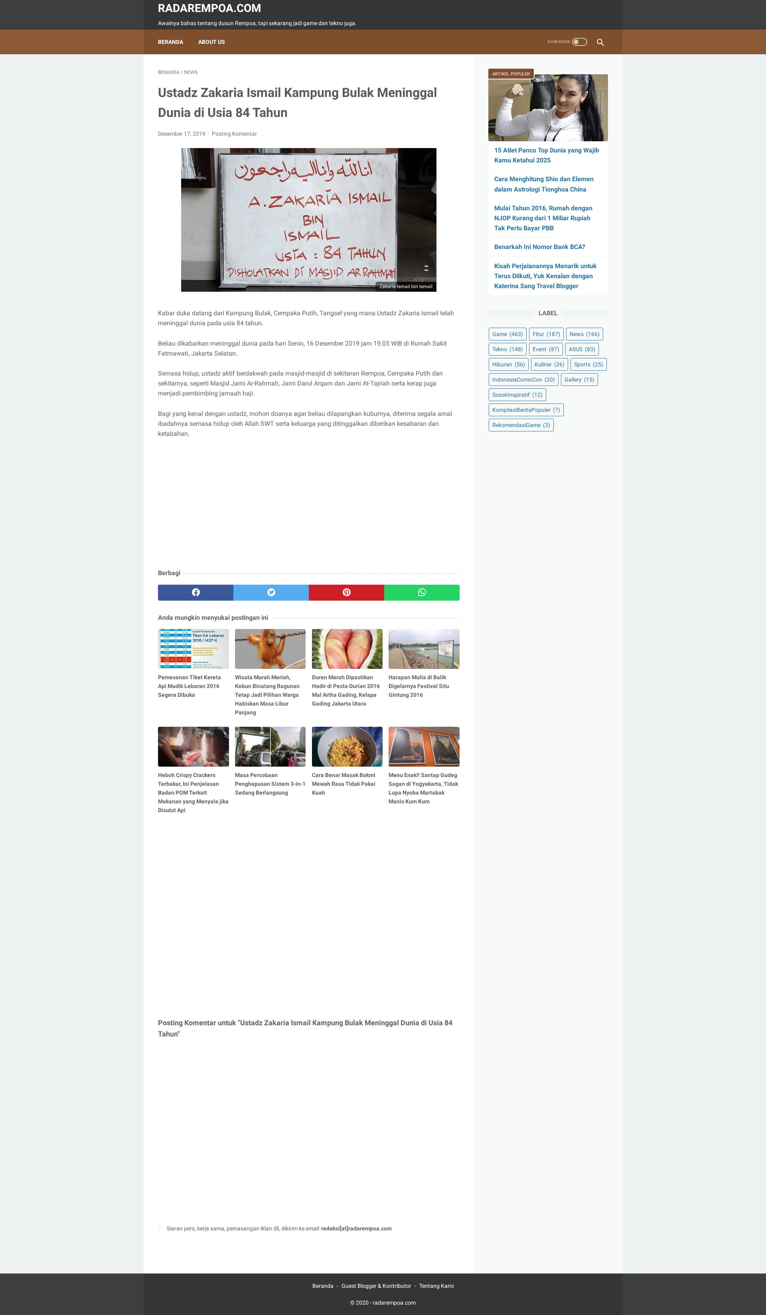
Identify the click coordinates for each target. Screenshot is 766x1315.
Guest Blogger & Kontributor (376, 1286)
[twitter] (271, 593)
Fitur (546, 334)
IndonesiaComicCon (523, 379)
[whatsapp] (422, 593)
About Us (211, 42)
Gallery (579, 379)
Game (507, 334)
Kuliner (550, 364)
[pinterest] (346, 593)
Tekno (507, 349)
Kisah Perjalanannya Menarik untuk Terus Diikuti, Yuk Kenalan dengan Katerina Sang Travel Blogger (545, 276)
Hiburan (508, 364)
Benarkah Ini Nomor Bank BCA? (539, 247)
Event (546, 349)
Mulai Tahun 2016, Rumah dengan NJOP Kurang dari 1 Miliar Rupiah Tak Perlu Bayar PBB (543, 218)
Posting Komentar (234, 134)
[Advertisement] (309, 504)
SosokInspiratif (517, 395)
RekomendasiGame (521, 425)
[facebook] (195, 593)
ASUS (582, 349)
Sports (588, 364)
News (585, 334)
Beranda (170, 42)
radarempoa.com (209, 8)
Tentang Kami (436, 1286)
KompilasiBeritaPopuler (526, 410)
